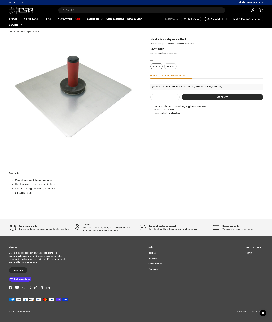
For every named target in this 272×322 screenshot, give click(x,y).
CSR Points (171, 19)
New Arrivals (65, 19)
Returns (152, 253)
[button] (261, 10)
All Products (31, 19)
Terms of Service (257, 312)
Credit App (18, 270)
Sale (77, 19)
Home (11, 32)
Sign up (212, 86)
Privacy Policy (241, 312)
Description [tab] (14, 173)
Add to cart (222, 97)
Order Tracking (155, 264)
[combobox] (141, 10)
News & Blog (134, 19)
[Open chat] (263, 313)
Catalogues (93, 19)
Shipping (153, 53)
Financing (153, 269)
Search (248, 253)
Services (13, 25)
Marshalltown (155, 44)
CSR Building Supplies (22, 312)
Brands (13, 19)
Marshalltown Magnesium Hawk (27, 32)
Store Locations (115, 19)
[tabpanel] (73, 187)
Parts (48, 19)
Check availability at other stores (167, 113)
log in (221, 86)
